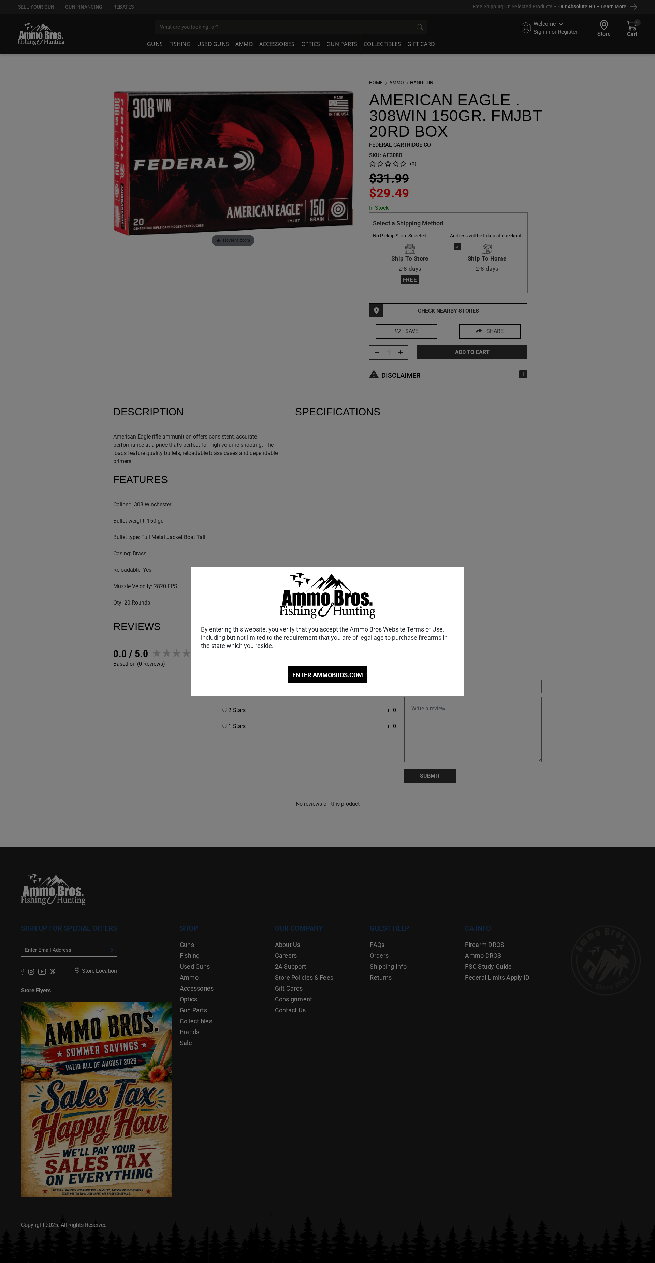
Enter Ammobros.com (327, 675)
